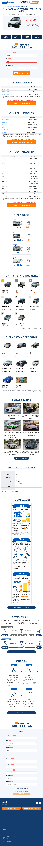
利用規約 (16, 791)
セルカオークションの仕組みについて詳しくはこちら (20, 651)
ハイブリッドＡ (5, 132)
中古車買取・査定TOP (8, 6)
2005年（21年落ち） (6, 89)
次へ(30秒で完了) (22, 73)
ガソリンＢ (4, 122)
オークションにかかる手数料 (7, 823)
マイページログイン (18, 825)
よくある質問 (4, 829)
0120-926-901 (25, 2)
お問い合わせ (4, 834)
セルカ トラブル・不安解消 (6, 827)
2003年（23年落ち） (6, 94)
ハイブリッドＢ (5, 129)
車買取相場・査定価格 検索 (17, 6)
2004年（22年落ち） (6, 91)
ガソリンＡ (4, 124)
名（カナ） (8, 764)
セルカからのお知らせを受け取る (22, 788)
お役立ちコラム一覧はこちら (21, 458)
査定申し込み (30, 823)
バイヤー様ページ (18, 827)
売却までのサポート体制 (6, 825)
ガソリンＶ (4, 127)
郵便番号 (8, 781)
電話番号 (8, 775)
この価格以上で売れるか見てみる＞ (21, 103)
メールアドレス (9, 770)
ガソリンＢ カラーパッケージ (8, 119)
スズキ (24, 6)
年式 (7, 58)
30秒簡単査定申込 (35, 2)
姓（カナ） (8, 758)
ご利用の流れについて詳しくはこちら (20, 712)
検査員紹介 (17, 823)
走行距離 (8, 65)
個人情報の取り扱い (21, 791)
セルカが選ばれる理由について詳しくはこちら (21, 607)
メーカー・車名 (9, 52)
